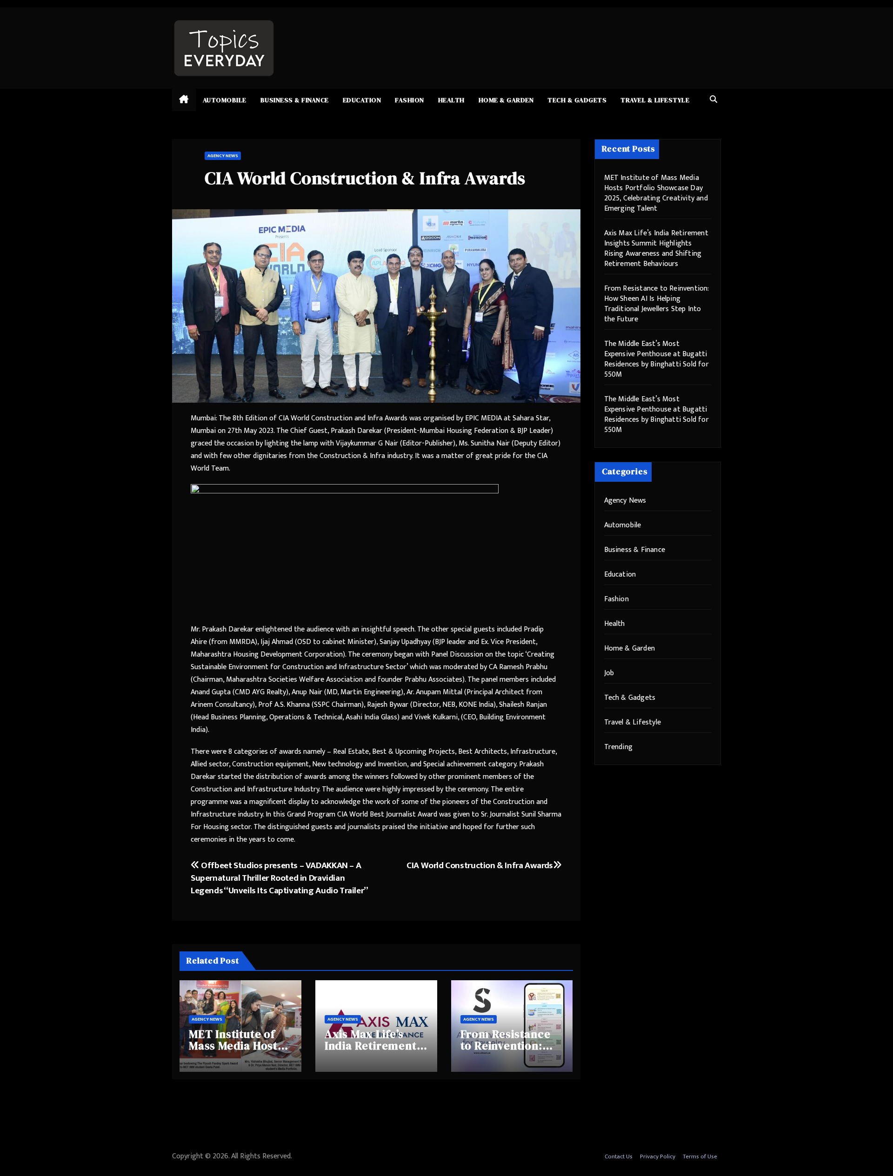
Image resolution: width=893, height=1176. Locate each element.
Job (609, 673)
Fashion (409, 100)
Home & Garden (506, 100)
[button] (713, 99)
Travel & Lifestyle (654, 100)
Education (362, 100)
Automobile (225, 100)
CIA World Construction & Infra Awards (480, 865)
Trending (618, 747)
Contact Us (619, 1156)
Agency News (222, 155)
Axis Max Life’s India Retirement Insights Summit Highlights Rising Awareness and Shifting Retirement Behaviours (656, 248)
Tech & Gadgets (576, 100)
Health (451, 100)
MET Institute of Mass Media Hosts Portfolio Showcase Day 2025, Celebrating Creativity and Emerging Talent (656, 193)
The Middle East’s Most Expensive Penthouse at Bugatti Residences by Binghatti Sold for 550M (656, 359)
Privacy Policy (657, 1156)
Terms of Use (700, 1156)
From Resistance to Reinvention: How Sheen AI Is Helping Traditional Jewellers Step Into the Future (656, 304)
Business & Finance (294, 100)
